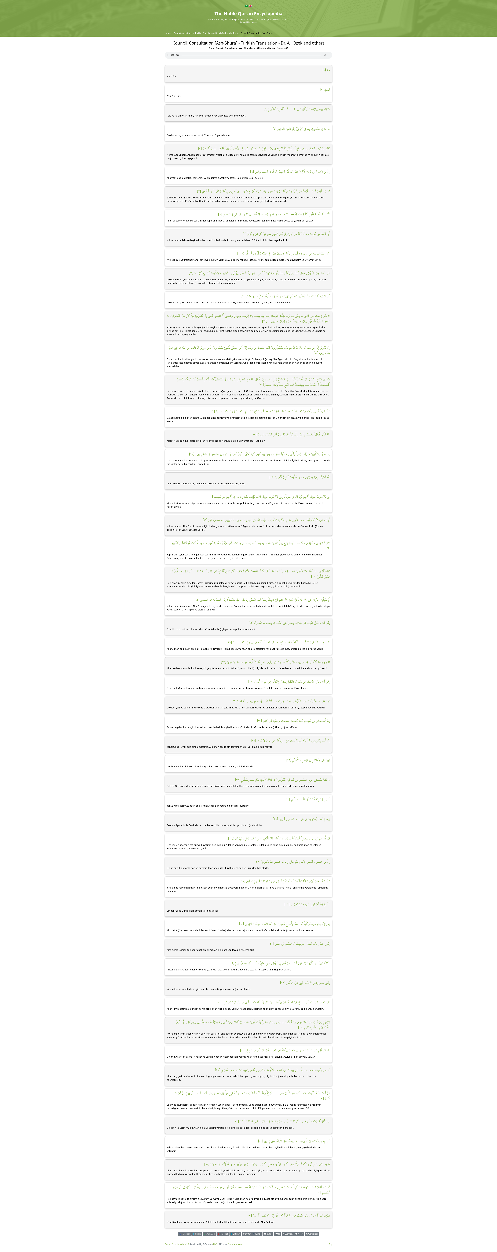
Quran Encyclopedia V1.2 (177, 1244)
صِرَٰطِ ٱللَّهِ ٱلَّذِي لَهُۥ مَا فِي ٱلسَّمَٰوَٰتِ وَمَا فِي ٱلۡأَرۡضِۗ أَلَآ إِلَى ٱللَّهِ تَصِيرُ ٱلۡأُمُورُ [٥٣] (288, 1215)
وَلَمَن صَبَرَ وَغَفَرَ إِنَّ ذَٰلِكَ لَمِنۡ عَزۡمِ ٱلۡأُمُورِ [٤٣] (305, 983)
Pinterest (224, 1234)
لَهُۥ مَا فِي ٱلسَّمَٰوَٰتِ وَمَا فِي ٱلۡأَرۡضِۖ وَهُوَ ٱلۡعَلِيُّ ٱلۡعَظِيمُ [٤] (301, 129)
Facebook (185, 1234)
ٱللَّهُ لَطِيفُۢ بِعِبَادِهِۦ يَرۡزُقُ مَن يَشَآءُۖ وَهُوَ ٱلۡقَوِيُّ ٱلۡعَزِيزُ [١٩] (299, 477)
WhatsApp (210, 1234)
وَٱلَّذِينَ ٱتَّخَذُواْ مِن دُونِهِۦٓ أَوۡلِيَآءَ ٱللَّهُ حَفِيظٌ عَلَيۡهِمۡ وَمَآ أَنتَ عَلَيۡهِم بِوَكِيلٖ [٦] (290, 171)
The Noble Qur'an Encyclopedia (248, 13)
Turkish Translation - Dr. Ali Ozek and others (216, 33)
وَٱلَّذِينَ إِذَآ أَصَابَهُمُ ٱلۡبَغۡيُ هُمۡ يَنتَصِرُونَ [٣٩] (307, 904)
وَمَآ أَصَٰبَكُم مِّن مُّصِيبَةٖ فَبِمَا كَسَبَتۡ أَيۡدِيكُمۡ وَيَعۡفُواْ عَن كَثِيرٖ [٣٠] (293, 721)
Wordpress (313, 1234)
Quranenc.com (235, 1244)
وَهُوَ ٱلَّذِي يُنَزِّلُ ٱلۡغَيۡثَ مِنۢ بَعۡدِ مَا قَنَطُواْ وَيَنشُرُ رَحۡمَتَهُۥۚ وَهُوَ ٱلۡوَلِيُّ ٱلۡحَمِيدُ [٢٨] (289, 681)
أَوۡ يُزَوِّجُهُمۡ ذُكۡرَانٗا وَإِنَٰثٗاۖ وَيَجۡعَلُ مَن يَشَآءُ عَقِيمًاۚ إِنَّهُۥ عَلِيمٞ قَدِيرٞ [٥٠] (294, 1141)
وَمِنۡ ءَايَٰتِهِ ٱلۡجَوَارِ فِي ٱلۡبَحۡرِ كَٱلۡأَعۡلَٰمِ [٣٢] (308, 760)
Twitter (197, 1234)
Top (330, 1244)
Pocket (300, 1234)
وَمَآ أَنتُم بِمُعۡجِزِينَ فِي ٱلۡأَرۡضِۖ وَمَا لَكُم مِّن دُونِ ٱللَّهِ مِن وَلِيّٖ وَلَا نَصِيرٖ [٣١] (290, 740)
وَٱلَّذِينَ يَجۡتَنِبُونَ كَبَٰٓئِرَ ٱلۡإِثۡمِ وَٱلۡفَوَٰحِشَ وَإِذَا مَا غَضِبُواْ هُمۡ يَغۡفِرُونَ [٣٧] (292, 861)
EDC (215, 1244)
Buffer (248, 1234)
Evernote (288, 1234)
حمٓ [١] (326, 70)
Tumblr (258, 1234)
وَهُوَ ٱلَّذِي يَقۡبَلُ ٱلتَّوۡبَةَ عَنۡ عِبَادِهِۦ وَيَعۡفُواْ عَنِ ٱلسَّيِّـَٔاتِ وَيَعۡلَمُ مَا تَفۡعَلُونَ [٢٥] (289, 623)
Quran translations (182, 33)
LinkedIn (236, 1234)
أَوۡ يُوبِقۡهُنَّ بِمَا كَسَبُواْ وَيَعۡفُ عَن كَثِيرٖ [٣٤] (307, 799)
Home (168, 33)
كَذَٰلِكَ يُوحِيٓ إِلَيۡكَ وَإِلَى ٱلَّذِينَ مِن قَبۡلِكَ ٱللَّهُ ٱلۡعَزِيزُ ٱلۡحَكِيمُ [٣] (297, 109)
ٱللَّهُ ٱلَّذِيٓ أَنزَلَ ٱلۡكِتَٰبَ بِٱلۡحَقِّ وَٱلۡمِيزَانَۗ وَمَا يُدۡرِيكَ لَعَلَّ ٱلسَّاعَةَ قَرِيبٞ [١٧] (291, 434)
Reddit (269, 1234)
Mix (278, 1234)
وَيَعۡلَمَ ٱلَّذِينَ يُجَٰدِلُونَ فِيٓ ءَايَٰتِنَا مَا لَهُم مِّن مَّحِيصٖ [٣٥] (301, 819)
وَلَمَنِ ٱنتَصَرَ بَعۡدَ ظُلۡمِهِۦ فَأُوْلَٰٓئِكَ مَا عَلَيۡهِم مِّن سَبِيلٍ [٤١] (299, 943)
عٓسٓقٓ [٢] (325, 89)
